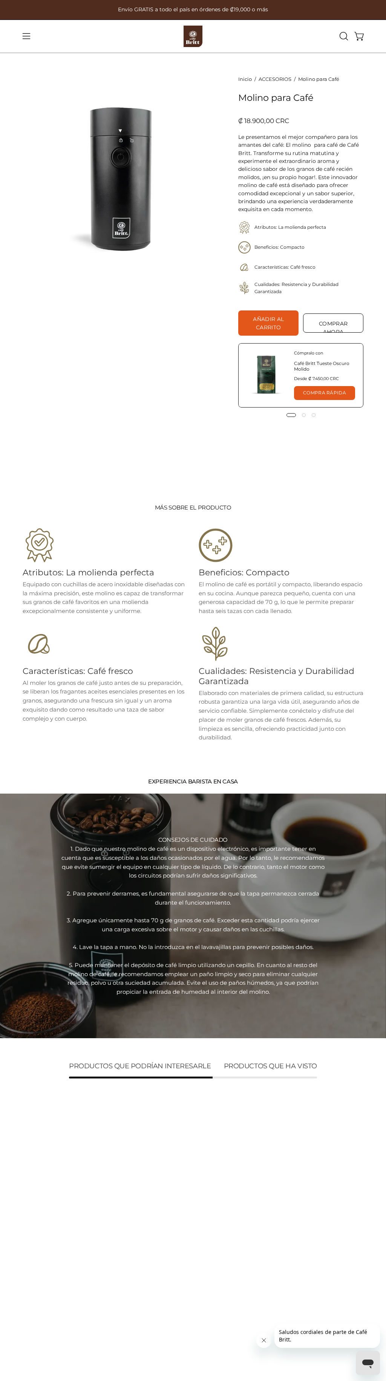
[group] (193, 10)
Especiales (37, 1187)
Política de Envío (117, 1246)
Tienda (32, 1175)
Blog (29, 1219)
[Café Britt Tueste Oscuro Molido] (266, 375)
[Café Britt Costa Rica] (193, 36)
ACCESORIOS (275, 79)
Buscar (103, 1175)
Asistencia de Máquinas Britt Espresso (114, 1329)
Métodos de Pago (118, 1308)
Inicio (245, 79)
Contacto (35, 1252)
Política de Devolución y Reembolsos (112, 1267)
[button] (343, 36)
